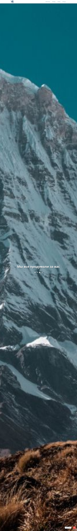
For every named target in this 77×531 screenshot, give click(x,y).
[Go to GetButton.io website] (74, 529)
